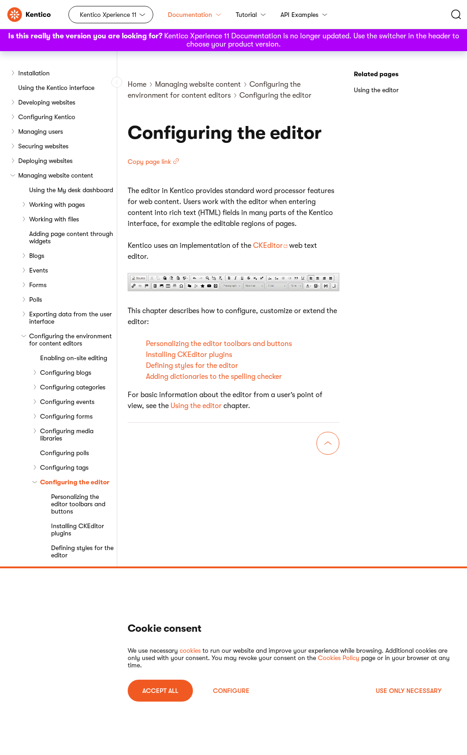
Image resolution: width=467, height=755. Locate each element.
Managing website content (55, 175)
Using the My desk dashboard (71, 190)
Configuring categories (72, 387)
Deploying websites (45, 160)
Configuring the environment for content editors (70, 339)
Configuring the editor (74, 482)
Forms (38, 284)
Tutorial (246, 14)
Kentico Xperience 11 (108, 14)
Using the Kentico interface (56, 87)
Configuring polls (64, 452)
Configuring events (67, 401)
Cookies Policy (338, 657)
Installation (34, 73)
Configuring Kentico (46, 117)
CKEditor (268, 245)
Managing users (40, 131)
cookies (190, 650)
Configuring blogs (65, 372)
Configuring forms (66, 416)
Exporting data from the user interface (70, 317)
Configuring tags (64, 467)
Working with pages (57, 204)
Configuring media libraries (66, 434)
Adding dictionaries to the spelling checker (214, 376)
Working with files (54, 219)
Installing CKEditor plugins (77, 529)
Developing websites (46, 102)
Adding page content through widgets (71, 237)
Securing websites (43, 146)
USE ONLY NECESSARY (408, 690)
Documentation (190, 14)
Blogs (36, 255)
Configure (231, 690)
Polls (35, 299)
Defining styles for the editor (82, 551)
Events (38, 270)
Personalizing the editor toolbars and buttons (78, 504)
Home (137, 84)
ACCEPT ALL (160, 690)
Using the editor (196, 406)
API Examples (299, 14)
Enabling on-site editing (73, 358)
